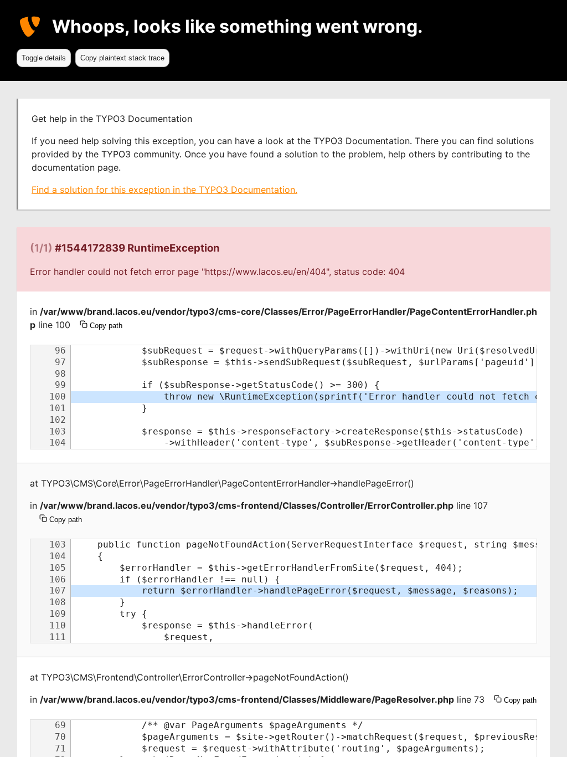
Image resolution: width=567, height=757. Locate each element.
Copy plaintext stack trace (122, 58)
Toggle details (44, 58)
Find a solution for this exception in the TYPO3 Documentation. (164, 189)
